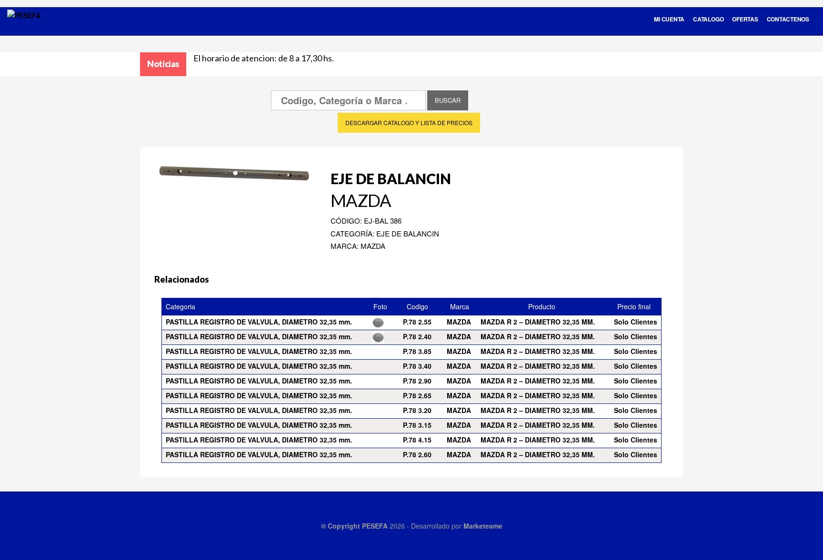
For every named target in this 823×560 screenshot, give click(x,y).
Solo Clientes (635, 321)
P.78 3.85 (417, 351)
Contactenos (788, 19)
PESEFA (375, 526)
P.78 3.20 (417, 410)
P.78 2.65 (417, 395)
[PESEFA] (23, 27)
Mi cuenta (669, 19)
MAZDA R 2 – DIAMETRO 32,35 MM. (538, 321)
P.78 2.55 (417, 321)
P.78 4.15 (417, 439)
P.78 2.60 (417, 454)
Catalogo (708, 19)
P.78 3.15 (417, 425)
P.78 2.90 (417, 380)
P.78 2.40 (417, 336)
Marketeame (482, 526)
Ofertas (745, 19)
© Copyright (341, 526)
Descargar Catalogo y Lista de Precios (408, 122)
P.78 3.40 (417, 366)
